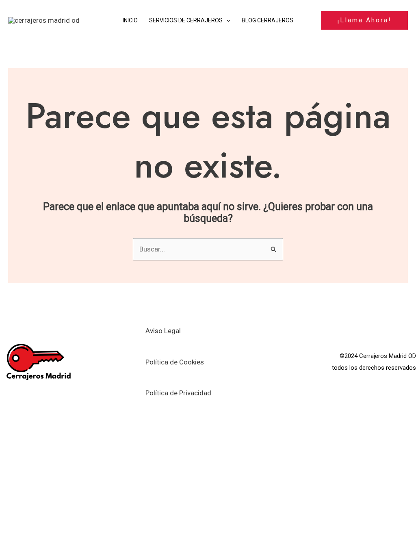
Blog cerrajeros (267, 20)
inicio (130, 20)
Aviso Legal (163, 331)
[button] (226, 20)
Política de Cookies (174, 362)
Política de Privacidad (178, 393)
